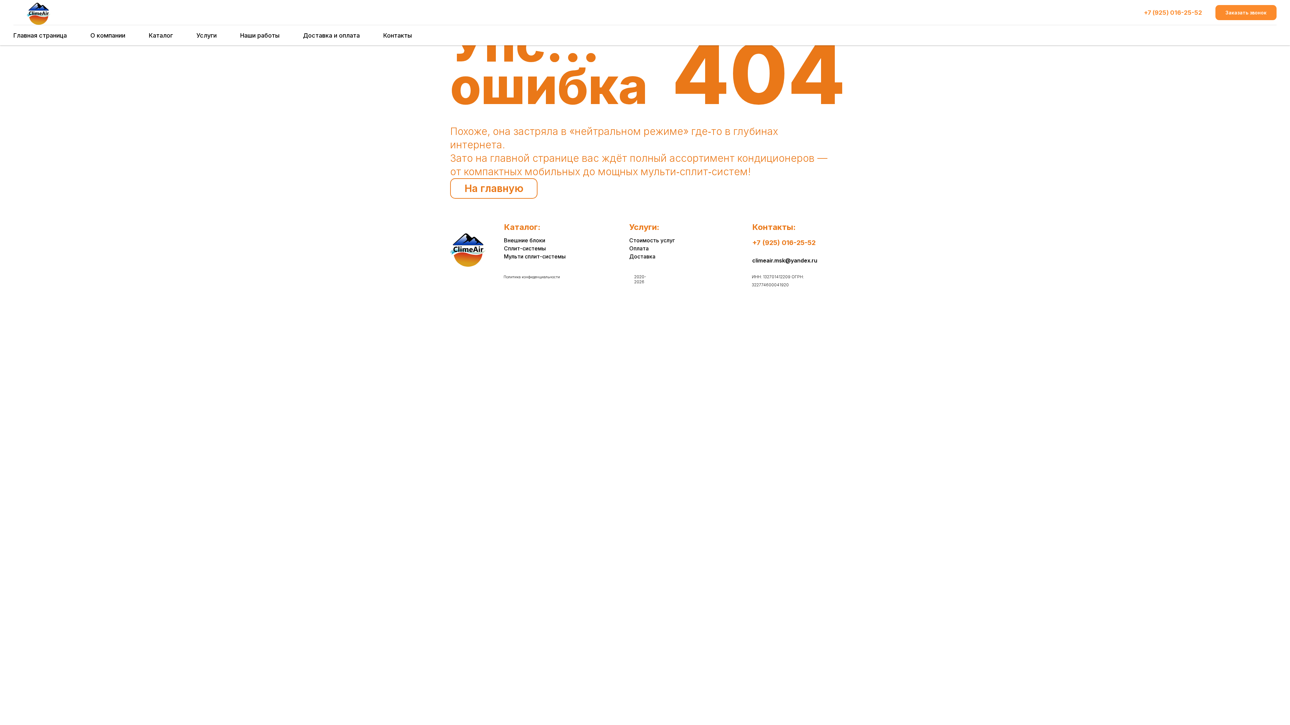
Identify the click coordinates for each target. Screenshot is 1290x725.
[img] (468, 250)
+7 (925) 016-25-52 (1173, 12)
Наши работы (260, 35)
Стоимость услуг (652, 240)
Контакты (397, 35)
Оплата (639, 248)
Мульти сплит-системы (535, 256)
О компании (107, 35)
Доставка (642, 256)
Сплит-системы (525, 248)
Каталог (161, 35)
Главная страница (40, 35)
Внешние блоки (524, 240)
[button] (1246, 12)
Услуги (207, 35)
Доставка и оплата (331, 35)
